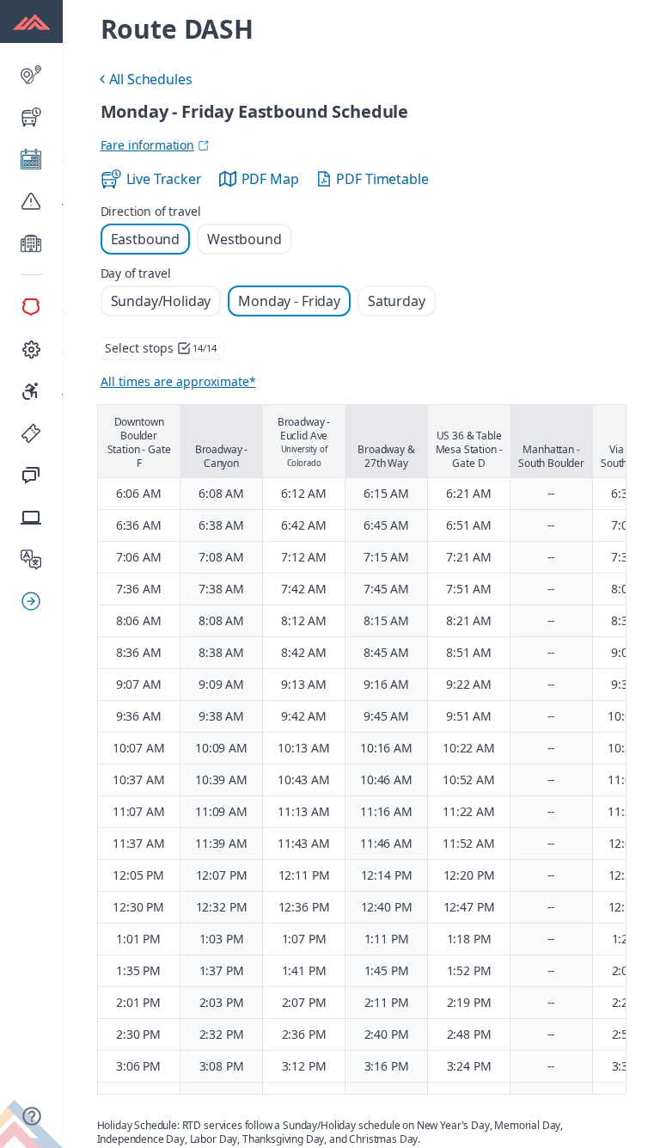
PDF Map (270, 178)
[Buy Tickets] (31, 433)
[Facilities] (31, 243)
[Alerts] (31, 201)
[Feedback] (31, 475)
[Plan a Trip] (31, 75)
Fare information (147, 145)
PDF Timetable (382, 178)
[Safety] (31, 307)
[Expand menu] (38, 601)
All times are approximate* (178, 381)
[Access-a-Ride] (31, 391)
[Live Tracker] (31, 117)
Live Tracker (164, 178)
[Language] (31, 560)
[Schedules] (31, 159)
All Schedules (143, 81)
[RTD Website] (31, 518)
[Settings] (31, 349)
